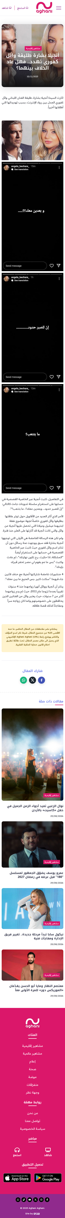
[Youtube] (29, 1199)
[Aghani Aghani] (44, 7)
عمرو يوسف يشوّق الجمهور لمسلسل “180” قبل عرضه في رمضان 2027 (36, 875)
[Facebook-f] (47, 1199)
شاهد (48, 1155)
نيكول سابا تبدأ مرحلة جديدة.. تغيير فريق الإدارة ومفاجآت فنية (33, 936)
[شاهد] (48, 1150)
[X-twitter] (35, 1199)
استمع (17, 1155)
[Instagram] (41, 1199)
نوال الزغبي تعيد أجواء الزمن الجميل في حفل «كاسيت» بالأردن (35, 808)
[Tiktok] (24, 1199)
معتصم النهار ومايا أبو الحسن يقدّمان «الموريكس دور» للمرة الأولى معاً (36, 988)
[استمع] (17, 1150)
